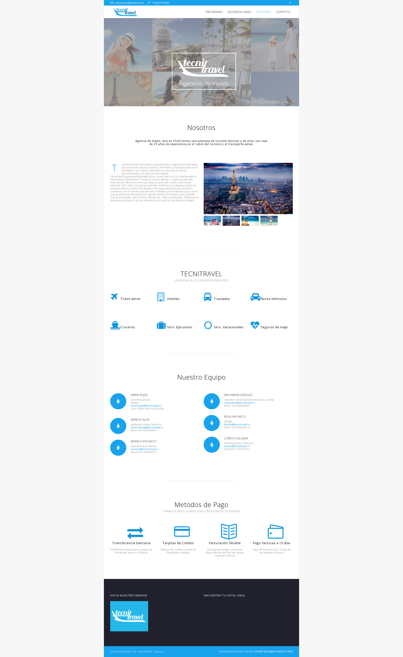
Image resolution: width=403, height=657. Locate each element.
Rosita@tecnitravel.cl (237, 424)
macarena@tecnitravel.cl (239, 402)
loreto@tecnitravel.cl (237, 446)
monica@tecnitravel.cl (144, 449)
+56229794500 (160, 2)
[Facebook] (290, 3)
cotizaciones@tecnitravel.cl (129, 2)
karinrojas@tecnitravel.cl (146, 405)
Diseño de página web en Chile (274, 651)
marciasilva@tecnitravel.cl (147, 427)
